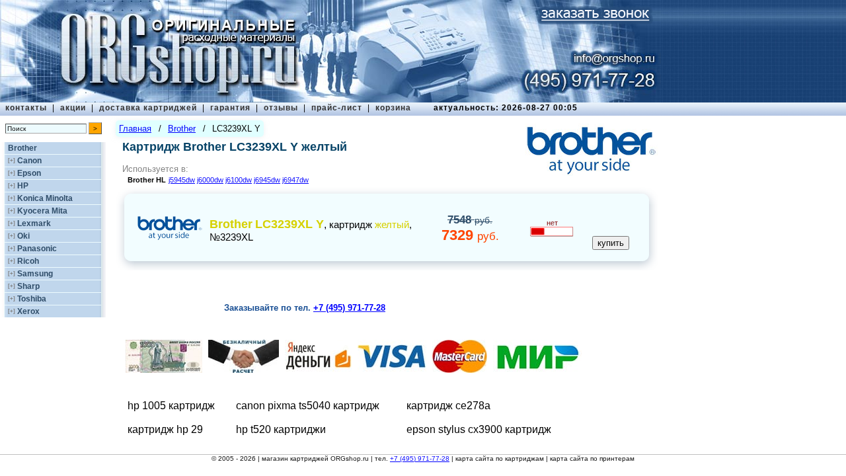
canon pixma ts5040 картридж (307, 405)
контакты (26, 107)
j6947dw (295, 180)
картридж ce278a (448, 405)
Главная (135, 129)
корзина (393, 107)
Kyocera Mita (42, 211)
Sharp (28, 286)
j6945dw (267, 180)
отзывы (281, 107)
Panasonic (37, 248)
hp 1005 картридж (171, 405)
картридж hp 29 (165, 429)
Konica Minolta (45, 198)
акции (73, 107)
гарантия (230, 107)
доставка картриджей (148, 107)
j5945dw (182, 180)
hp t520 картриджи (281, 429)
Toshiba (31, 298)
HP (22, 185)
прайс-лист (336, 107)
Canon (29, 160)
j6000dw (210, 180)
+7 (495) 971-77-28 (419, 458)
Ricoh (28, 261)
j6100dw (238, 180)
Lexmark (34, 223)
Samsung (35, 273)
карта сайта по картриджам (499, 458)
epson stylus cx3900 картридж (478, 429)
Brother (22, 148)
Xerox (28, 311)
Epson (29, 173)
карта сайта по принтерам (592, 458)
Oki (23, 236)
